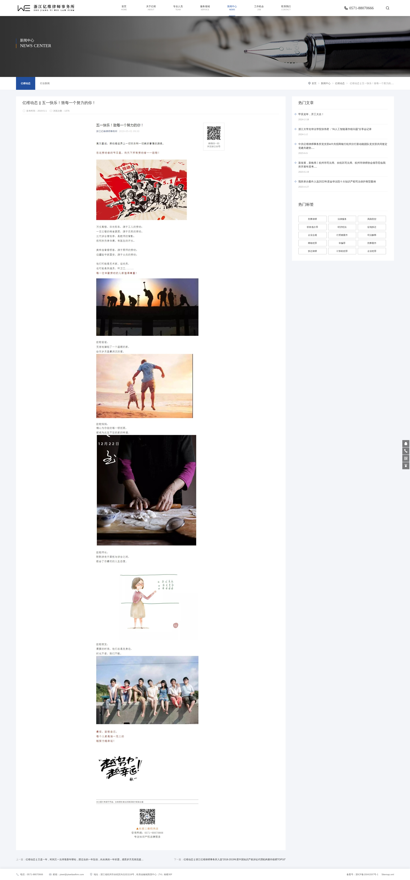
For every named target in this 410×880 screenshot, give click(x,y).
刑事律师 (312, 219)
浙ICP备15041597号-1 (367, 874)
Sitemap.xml (387, 874)
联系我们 (286, 8)
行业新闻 (45, 83)
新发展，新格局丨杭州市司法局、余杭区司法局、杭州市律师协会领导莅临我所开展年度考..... (341, 164)
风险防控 (371, 219)
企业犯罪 (371, 251)
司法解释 (371, 235)
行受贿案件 (342, 235)
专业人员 (178, 8)
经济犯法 (342, 227)
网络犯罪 (312, 243)
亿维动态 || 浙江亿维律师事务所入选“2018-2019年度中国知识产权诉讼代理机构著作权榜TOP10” (230, 859)
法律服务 (342, 219)
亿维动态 (340, 83)
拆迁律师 (312, 251)
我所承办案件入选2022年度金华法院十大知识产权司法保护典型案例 (337, 181)
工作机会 (259, 8)
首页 (124, 8)
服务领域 (205, 8)
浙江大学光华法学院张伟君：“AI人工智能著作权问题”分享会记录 (335, 129)
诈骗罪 (342, 243)
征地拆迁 (371, 227)
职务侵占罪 (312, 227)
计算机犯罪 (342, 251)
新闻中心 (232, 8)
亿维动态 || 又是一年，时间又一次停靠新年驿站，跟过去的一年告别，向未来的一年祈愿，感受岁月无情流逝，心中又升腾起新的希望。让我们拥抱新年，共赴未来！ (80, 859)
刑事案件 (371, 243)
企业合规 (312, 235)
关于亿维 (151, 8)
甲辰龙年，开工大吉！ (311, 114)
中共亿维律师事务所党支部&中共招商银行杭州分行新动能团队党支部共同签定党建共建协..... (342, 146)
